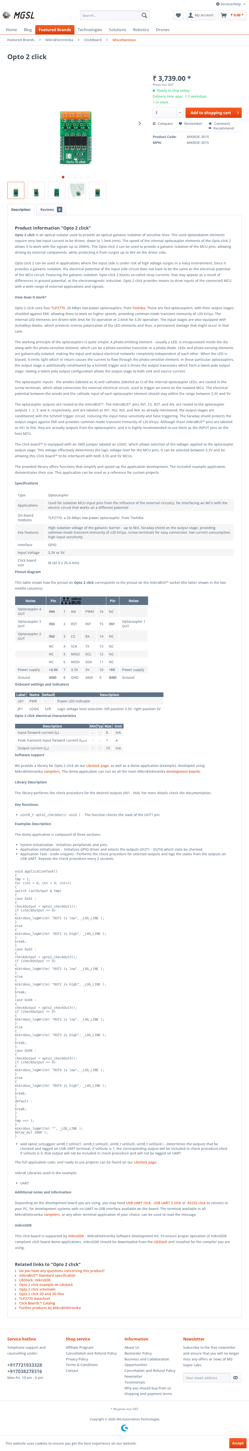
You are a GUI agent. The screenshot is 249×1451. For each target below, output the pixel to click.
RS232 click (196, 1202)
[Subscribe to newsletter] (235, 1378)
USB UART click (138, 1202)
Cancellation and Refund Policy (91, 1353)
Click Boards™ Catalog (36, 1303)
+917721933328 (24, 1365)
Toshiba (138, 308)
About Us (131, 1347)
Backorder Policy (138, 1353)
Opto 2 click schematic (37, 1289)
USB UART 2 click (167, 1202)
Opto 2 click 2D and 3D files (41, 1294)
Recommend (223, 128)
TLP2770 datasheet (34, 1298)
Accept (238, 1443)
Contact (72, 1370)
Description (20, 209)
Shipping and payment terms (148, 1393)
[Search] (144, 15)
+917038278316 (24, 1371)
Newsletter (133, 1376)
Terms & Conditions (82, 1364)
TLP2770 (58, 308)
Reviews (50, 209)
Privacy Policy (77, 1359)
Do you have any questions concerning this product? (61, 1270)
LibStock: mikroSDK (34, 1280)
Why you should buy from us (147, 1388)
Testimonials (134, 1382)
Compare (165, 123)
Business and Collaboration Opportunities (146, 1362)
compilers (52, 771)
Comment (221, 123)
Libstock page (97, 765)
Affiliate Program (79, 1347)
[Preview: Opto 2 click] (15, 190)
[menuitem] (115, 15)
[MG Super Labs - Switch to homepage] (19, 16)
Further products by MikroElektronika (49, 1307)
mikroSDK (76, 1236)
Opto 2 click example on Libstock (45, 1284)
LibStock (160, 1241)
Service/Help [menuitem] (231, 4)
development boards (183, 771)
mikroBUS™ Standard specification (47, 1275)
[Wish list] (178, 15)
